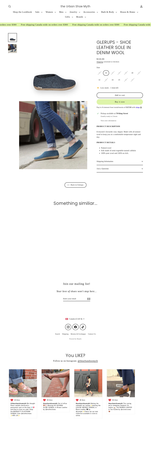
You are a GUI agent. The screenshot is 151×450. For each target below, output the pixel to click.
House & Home (128, 12)
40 (132, 73)
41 (139, 73)
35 (99, 73)
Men (61, 12)
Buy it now (120, 102)
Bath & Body (108, 12)
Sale (37, 12)
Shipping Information (105, 161)
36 (106, 73)
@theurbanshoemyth (88, 361)
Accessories (89, 12)
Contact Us (92, 334)
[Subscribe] (88, 299)
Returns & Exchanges (78, 334)
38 (119, 73)
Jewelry (74, 12)
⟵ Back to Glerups (75, 185)
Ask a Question (103, 169)
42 (99, 80)
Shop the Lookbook (22, 12)
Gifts (68, 17)
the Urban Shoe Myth (75, 6)
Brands (80, 17)
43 (106, 80)
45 (119, 80)
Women (50, 12)
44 (113, 80)
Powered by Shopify (75, 338)
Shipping (100, 62)
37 (113, 73)
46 (126, 80)
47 (132, 80)
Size (98, 67)
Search (57, 334)
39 (126, 73)
